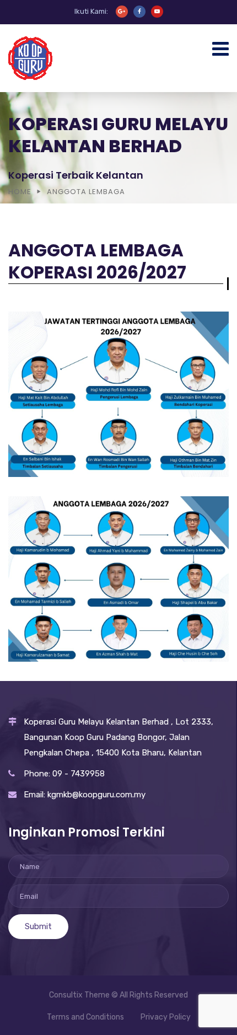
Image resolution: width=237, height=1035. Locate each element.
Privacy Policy (166, 1017)
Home (19, 191)
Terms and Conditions (85, 1017)
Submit (38, 926)
